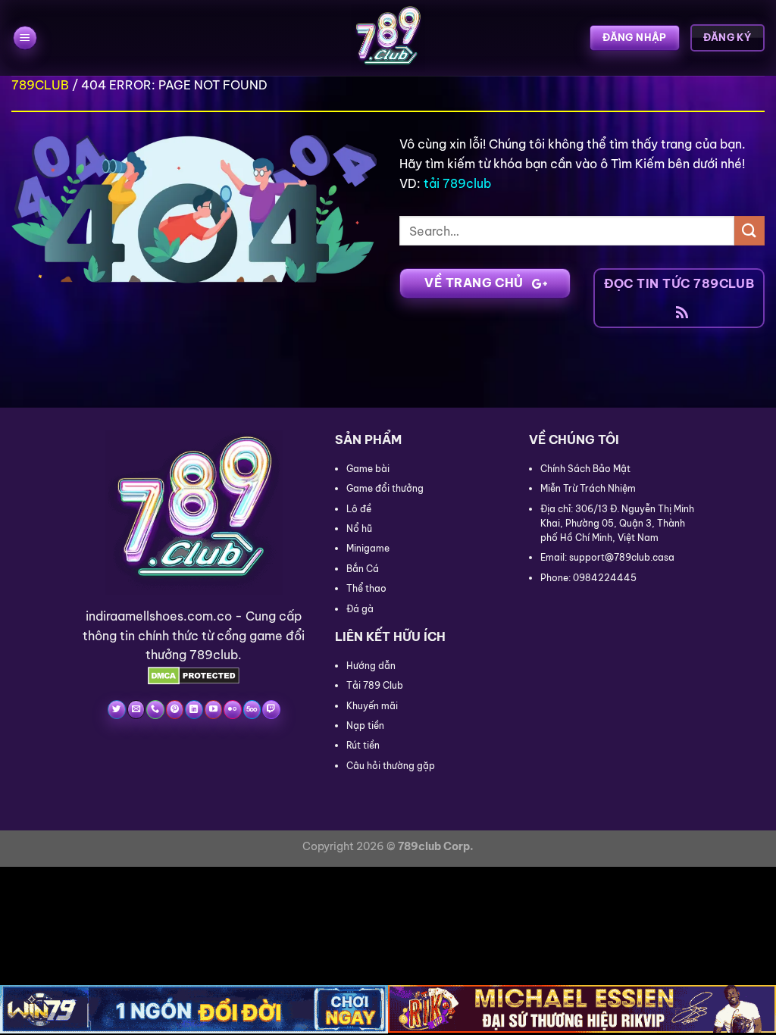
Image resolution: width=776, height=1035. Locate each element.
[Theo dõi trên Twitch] (271, 709)
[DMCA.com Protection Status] (193, 674)
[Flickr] (232, 709)
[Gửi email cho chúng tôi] (136, 709)
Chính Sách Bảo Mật (585, 468)
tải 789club (457, 183)
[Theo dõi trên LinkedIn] (193, 709)
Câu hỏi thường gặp (390, 765)
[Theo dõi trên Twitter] (116, 709)
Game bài (368, 468)
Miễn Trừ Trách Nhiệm (588, 488)
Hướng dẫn (371, 665)
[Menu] (25, 38)
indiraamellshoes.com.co (159, 616)
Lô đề (358, 508)
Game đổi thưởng (385, 488)
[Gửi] (749, 230)
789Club (40, 84)
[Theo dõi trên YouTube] (213, 709)
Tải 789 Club (374, 685)
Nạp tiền (365, 725)
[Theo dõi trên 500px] (252, 709)
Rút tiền (363, 745)
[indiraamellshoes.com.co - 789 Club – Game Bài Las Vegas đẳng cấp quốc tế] (388, 38)
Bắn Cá (362, 568)
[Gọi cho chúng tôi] (155, 709)
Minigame (368, 548)
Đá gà (360, 608)
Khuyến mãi (372, 705)
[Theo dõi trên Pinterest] (174, 709)
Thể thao (366, 588)
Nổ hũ (359, 528)
